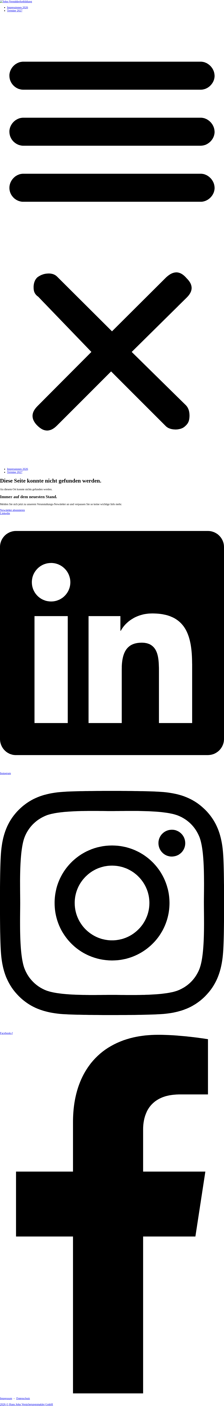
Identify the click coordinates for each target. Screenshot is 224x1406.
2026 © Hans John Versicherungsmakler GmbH (26, 1404)
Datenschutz (23, 1398)
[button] (112, 240)
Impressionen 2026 (17, 7)
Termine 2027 (14, 10)
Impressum (6, 1398)
